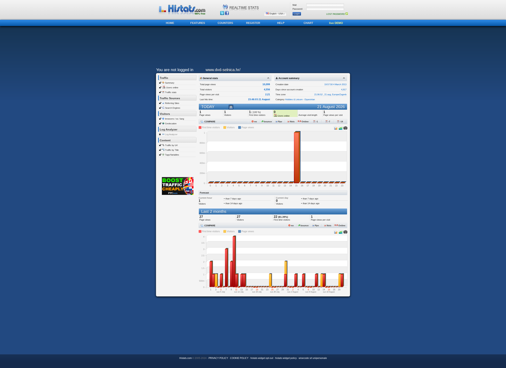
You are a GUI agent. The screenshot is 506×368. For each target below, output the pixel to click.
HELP (280, 23)
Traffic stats (171, 92)
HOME (170, 23)
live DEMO (336, 23)
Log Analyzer (171, 134)
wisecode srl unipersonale (313, 358)
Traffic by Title (172, 150)
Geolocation (171, 123)
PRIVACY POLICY (218, 358)
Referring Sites (172, 103)
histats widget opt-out (261, 358)
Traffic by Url (171, 145)
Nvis (292, 121)
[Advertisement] (252, 48)
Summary (169, 83)
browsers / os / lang (174, 119)
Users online (172, 87)
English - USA (276, 13)
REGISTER (253, 23)
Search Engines (172, 108)
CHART (308, 23)
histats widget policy (286, 358)
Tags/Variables (172, 155)
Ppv (280, 121)
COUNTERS (225, 23)
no (255, 121)
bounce (267, 121)
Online (305, 121)
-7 (329, 121)
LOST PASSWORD (336, 14)
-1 (316, 121)
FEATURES (197, 23)
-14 (341, 121)
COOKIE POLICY (239, 358)
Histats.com (185, 358)
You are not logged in (174, 70)
